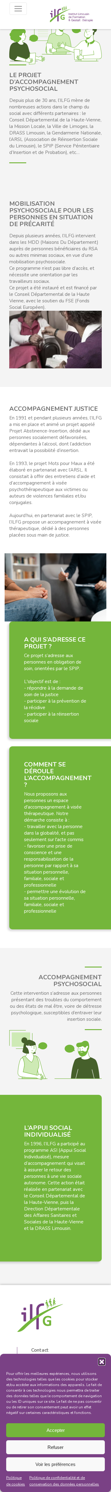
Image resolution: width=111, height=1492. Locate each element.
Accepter (56, 1430)
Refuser (55, 1447)
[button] (102, 1361)
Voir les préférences (55, 1464)
